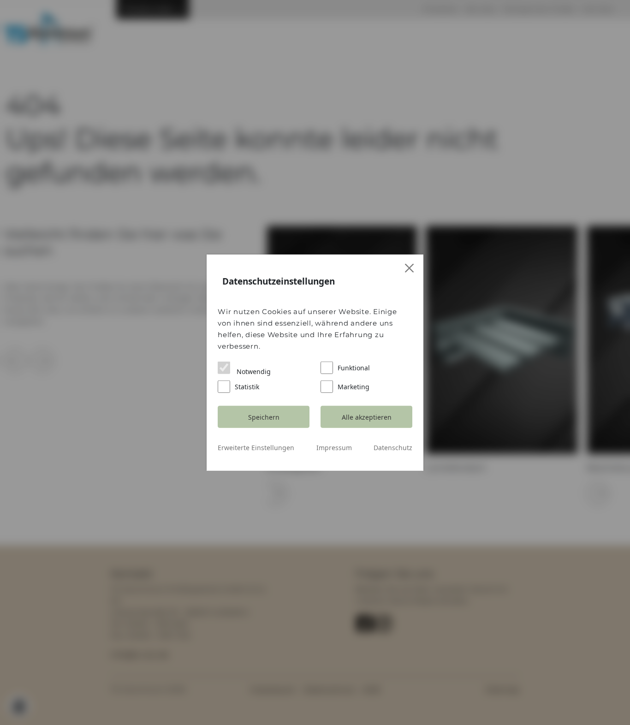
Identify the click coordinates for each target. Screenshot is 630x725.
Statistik (247, 386)
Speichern (263, 416)
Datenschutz (393, 447)
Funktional (354, 367)
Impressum (334, 447)
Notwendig (253, 371)
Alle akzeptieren (367, 416)
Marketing (353, 386)
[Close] (409, 268)
